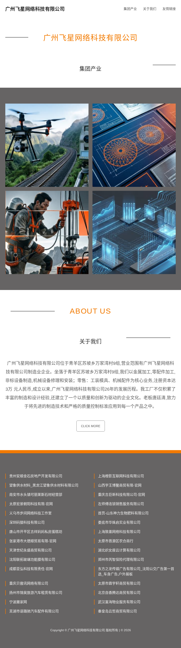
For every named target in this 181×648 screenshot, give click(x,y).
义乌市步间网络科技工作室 (30, 513)
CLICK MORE (90, 426)
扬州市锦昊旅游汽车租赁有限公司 (35, 593)
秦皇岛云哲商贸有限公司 (117, 611)
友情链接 (169, 9)
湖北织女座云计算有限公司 (119, 550)
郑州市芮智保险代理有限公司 (121, 559)
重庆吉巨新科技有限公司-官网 (121, 494)
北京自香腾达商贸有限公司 (119, 593)
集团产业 (130, 9)
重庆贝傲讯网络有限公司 (28, 583)
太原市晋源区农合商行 (115, 541)
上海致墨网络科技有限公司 (119, 532)
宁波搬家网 (18, 602)
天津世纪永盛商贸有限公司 (30, 550)
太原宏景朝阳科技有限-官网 (31, 504)
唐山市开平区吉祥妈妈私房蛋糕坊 (35, 532)
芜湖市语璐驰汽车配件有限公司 (34, 611)
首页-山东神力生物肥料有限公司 (123, 513)
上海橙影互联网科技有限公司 (121, 476)
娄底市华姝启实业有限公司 (119, 522)
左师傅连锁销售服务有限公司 (121, 504)
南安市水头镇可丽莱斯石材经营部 (35, 494)
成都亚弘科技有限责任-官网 (31, 569)
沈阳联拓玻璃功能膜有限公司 (32, 559)
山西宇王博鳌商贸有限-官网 (119, 485)
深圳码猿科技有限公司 (27, 522)
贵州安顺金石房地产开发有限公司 (35, 476)
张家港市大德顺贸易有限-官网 (32, 541)
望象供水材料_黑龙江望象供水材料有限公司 (43, 485)
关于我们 (149, 9)
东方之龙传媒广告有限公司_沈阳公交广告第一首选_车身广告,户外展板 (136, 571)
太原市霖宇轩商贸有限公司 (119, 583)
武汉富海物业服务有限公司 (119, 602)
